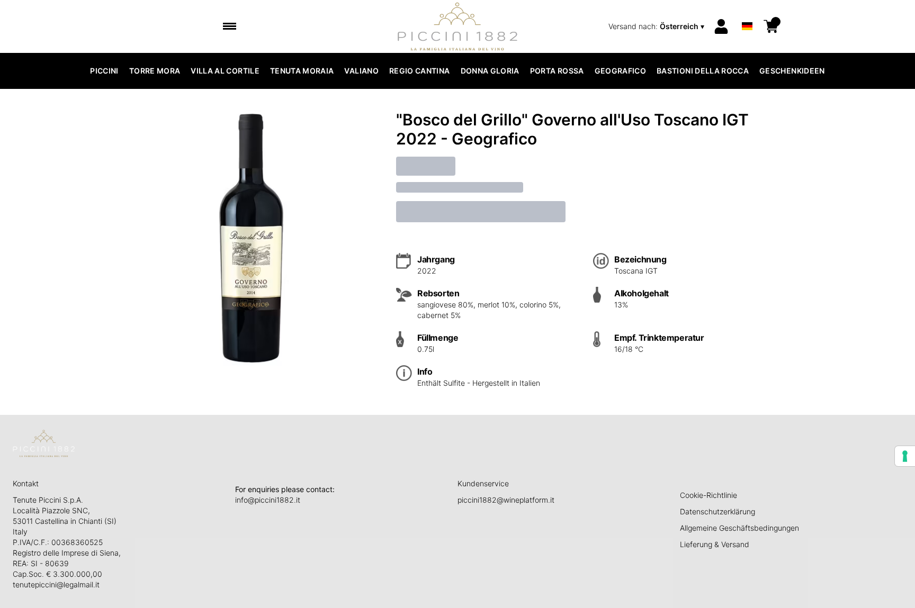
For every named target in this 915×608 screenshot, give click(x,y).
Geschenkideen (792, 70)
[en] (747, 12)
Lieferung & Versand (714, 544)
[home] (457, 26)
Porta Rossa (557, 70)
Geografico (621, 70)
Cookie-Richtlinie (708, 495)
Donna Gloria (490, 70)
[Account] (721, 26)
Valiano (361, 70)
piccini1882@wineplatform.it (505, 499)
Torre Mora (155, 70)
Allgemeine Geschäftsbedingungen (739, 527)
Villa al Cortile (225, 70)
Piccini (104, 70)
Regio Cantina (419, 70)
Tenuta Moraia (302, 70)
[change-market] (657, 26)
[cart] (771, 26)
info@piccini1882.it (267, 499)
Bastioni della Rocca (703, 70)
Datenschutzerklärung (717, 511)
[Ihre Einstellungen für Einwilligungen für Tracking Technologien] (905, 456)
